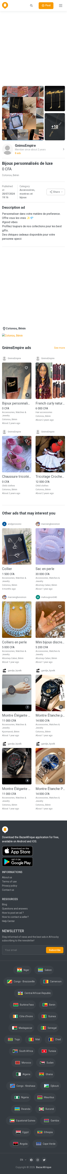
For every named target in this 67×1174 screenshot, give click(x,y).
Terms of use (9, 881)
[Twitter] (44, 1160)
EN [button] (22, 1159)
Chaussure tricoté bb (16, 476)
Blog (4, 904)
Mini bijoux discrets (50, 642)
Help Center (8, 921)
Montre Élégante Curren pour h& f (16, 789)
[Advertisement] (33, 48)
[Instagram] (38, 1160)
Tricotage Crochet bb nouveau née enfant (50, 476)
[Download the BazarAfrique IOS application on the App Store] (33, 851)
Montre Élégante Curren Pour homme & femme (16, 715)
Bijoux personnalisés (16, 403)
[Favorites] (26, 368)
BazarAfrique (43, 1167)
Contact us (8, 889)
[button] (56, 192)
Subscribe (54, 950)
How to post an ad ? (13, 912)
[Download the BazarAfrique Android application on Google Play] (33, 862)
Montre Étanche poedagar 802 (50, 715)
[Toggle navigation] (60, 5)
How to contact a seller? (15, 917)
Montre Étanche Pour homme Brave (50, 789)
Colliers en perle (14, 642)
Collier (7, 569)
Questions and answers (15, 908)
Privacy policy (9, 885)
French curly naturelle (50, 403)
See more (59, 347)
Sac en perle (45, 569)
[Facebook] (31, 1160)
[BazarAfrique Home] (5, 5)
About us (7, 877)
